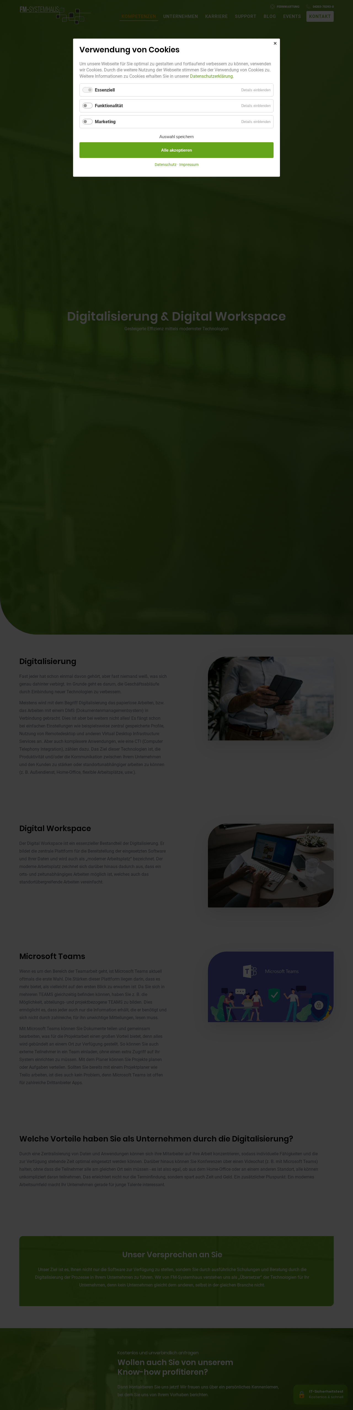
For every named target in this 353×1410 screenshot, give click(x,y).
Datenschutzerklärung (211, 76)
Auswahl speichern (176, 136)
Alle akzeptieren (176, 150)
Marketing (105, 121)
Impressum (189, 164)
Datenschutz (165, 164)
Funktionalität (109, 105)
